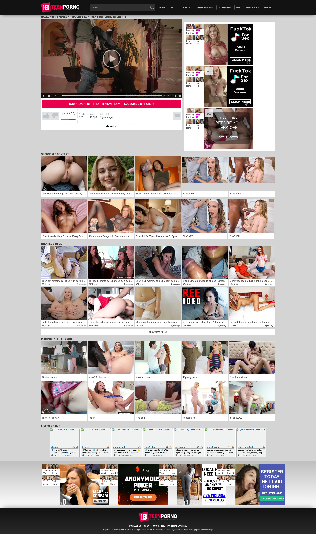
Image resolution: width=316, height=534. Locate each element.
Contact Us (135, 526)
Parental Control (177, 526)
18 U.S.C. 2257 (158, 526)
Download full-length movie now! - (111, 104)
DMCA (146, 526)
